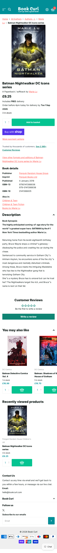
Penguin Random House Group (33, 173)
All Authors (16, 19)
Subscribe (51, 520)
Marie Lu (33, 91)
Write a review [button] (28, 316)
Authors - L (30, 19)
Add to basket (33, 122)
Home (5, 19)
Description (11, 215)
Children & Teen (9, 200)
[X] (3, 510)
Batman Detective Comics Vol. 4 (15, 375)
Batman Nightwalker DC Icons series (17, 447)
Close (28, 498)
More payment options (13, 139)
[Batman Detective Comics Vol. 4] (17, 351)
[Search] (9, 9)
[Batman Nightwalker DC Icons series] (17, 421)
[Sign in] (47, 9)
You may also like (15, 330)
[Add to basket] (22, 390)
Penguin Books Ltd (28, 177)
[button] (9, 119)
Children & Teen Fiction (13, 204)
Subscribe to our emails (14, 514)
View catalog (4, 9)
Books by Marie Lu (11, 208)
